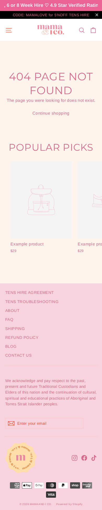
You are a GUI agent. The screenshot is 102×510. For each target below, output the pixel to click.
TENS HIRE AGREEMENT (29, 292)
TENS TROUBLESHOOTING (32, 302)
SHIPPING (15, 329)
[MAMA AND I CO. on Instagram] (74, 458)
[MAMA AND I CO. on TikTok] (94, 458)
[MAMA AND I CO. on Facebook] (84, 458)
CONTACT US (18, 355)
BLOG (11, 346)
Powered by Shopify (69, 504)
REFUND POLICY (21, 337)
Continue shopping (51, 113)
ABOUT (12, 311)
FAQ (9, 319)
